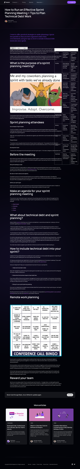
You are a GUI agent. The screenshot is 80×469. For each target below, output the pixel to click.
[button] (15, 2)
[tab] (13, 48)
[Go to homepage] (7, 2)
